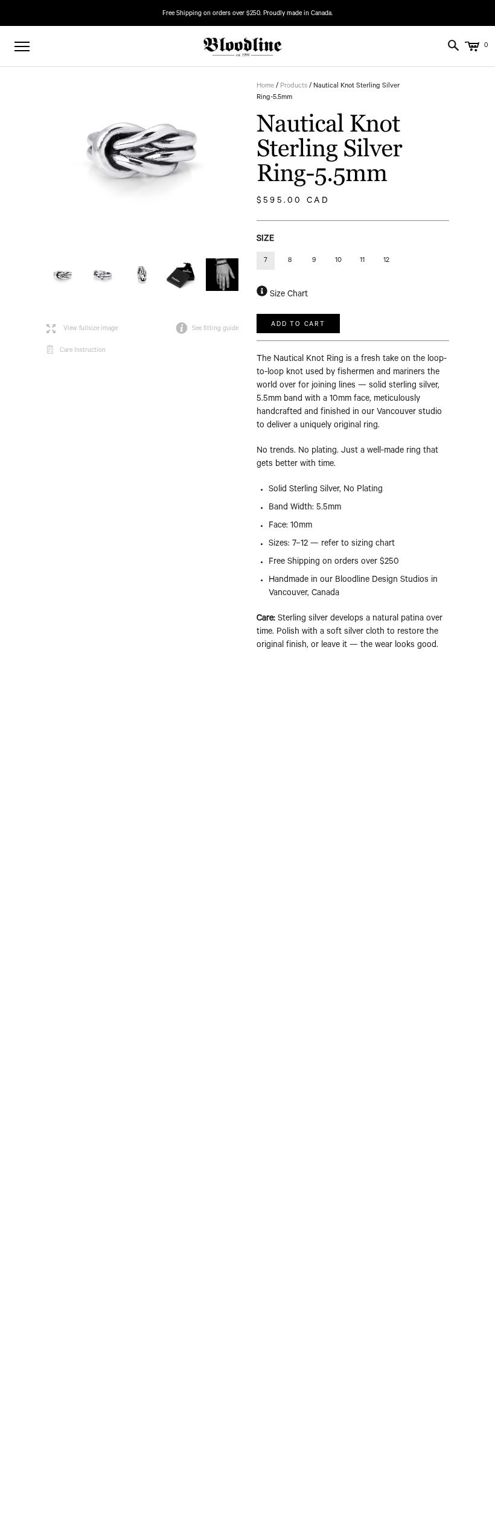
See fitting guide (206, 329)
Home (265, 87)
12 (386, 261)
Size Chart (287, 295)
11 (362, 261)
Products (293, 87)
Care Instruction (83, 350)
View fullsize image (82, 329)
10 (338, 261)
